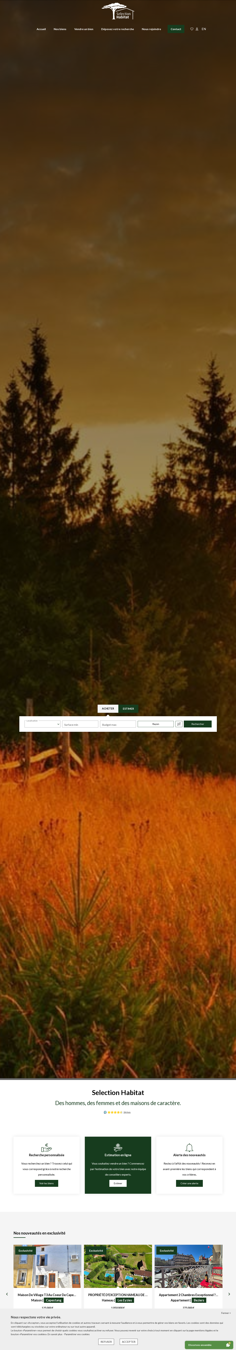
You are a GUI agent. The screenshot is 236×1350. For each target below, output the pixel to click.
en (204, 29)
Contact (176, 29)
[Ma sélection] (191, 29)
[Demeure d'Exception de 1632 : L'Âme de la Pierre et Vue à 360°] (47, 1266)
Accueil (41, 29)
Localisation (32, 720)
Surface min (71, 724)
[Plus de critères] (179, 724)
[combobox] (42, 724)
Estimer (128, 708)
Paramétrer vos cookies (77, 1334)
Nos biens (60, 29)
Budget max (109, 724)
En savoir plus (55, 1334)
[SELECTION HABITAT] (118, 11)
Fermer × (226, 1312)
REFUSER (106, 1341)
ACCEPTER (128, 1341)
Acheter (108, 708)
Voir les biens (46, 1183)
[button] (7, 1294)
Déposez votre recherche (117, 29)
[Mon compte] (197, 29)
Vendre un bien (83, 29)
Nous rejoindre (151, 29)
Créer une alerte (189, 1183)
